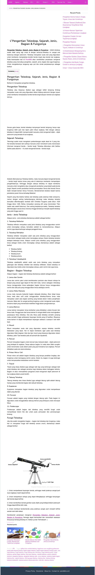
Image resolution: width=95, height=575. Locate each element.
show (16, 71)
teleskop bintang (50, 558)
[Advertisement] (33, 26)
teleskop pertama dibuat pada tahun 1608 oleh (31, 560)
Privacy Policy (30, 571)
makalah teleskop (42, 554)
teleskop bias (41, 558)
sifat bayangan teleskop (31, 558)
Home (10, 8)
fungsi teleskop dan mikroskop (32, 552)
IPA (14, 548)
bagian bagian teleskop (29, 550)
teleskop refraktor (49, 560)
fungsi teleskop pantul (47, 552)
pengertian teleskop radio (30, 556)
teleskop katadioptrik (12, 560)
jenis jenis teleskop (31, 554)
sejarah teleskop (19, 558)
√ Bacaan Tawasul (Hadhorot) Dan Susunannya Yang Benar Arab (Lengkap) (74, 24)
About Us (47, 571)
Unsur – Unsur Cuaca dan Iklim (73, 68)
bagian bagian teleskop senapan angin (46, 550)
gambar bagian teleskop (19, 554)
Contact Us (55, 571)
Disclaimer (39, 571)
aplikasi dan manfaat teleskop (29, 548)
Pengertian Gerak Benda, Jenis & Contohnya (51, 540)
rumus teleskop (42, 556)
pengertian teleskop (18, 556)
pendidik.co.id (64, 571)
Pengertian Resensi (69, 42)
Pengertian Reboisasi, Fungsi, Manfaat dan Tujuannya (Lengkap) (13, 541)
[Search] (85, 2)
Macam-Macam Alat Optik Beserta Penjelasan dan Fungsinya (33, 541)
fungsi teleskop (19, 552)
